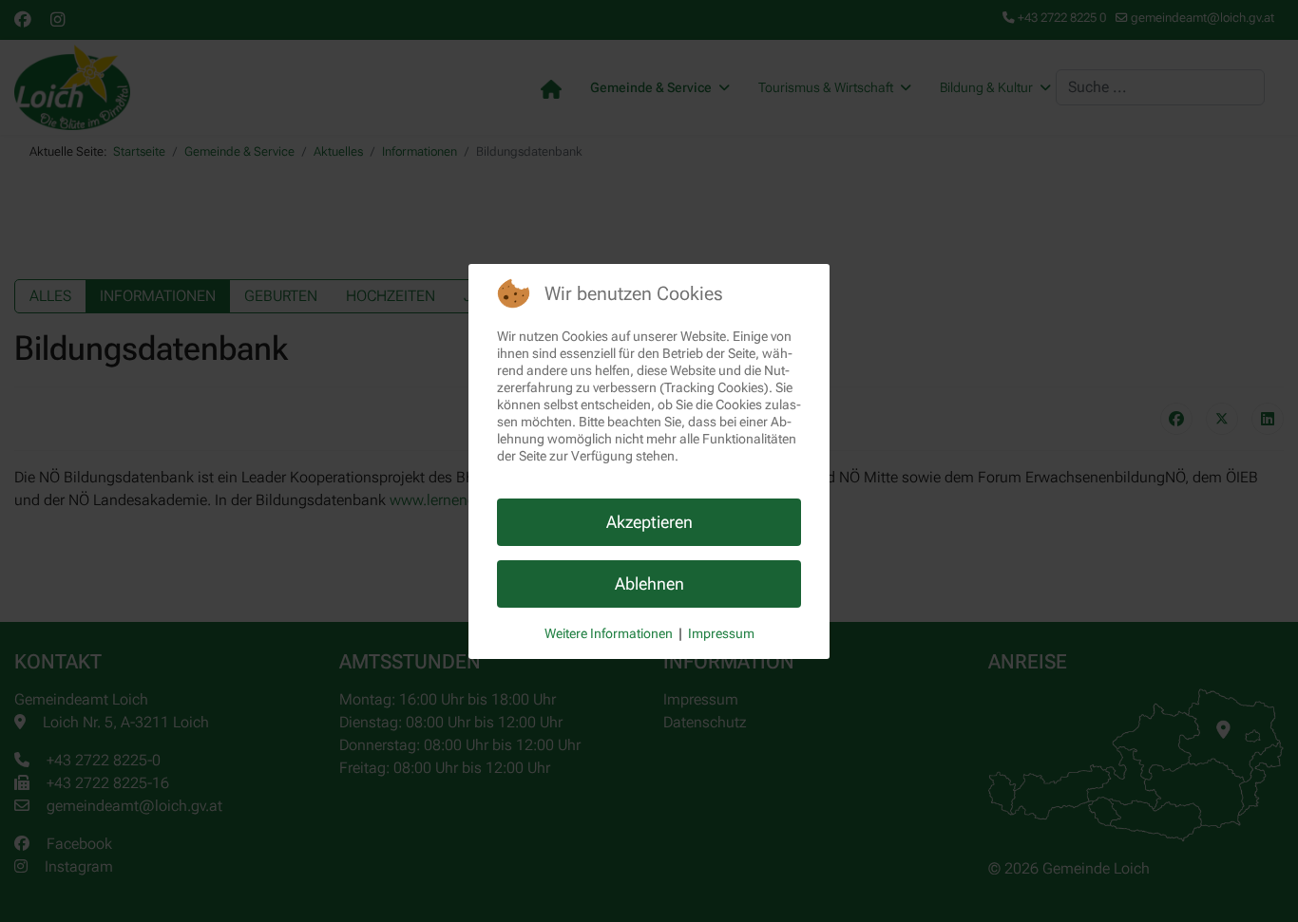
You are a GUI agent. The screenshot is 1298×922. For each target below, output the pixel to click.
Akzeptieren (649, 522)
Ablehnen (649, 583)
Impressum (721, 633)
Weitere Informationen (608, 633)
